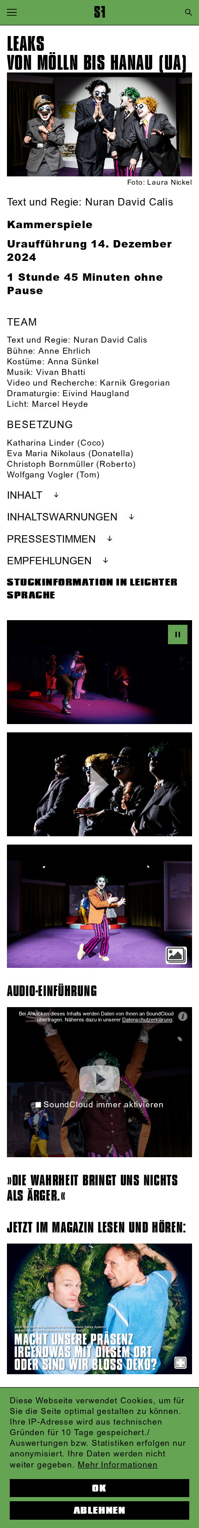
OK (99, 1488)
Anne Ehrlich (64, 351)
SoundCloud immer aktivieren (103, 1105)
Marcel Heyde (60, 404)
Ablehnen (99, 1510)
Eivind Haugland (95, 394)
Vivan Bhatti (61, 373)
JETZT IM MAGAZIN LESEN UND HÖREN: (97, 1228)
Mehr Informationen (118, 1465)
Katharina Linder (41, 443)
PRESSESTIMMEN (51, 539)
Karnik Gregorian (135, 383)
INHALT (24, 495)
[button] (12, 12)
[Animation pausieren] (177, 634)
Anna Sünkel (73, 362)
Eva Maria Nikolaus (46, 454)
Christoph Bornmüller (50, 464)
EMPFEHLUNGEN (49, 561)
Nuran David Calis (111, 340)
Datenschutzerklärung (147, 1020)
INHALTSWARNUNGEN (62, 517)
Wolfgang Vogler (40, 475)
